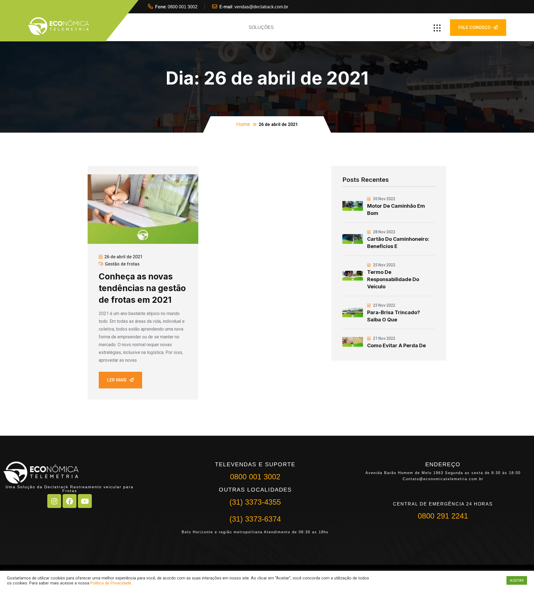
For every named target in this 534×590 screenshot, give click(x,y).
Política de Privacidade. (111, 583)
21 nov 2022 (383, 338)
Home (243, 124)
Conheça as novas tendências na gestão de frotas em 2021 (142, 288)
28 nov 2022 (383, 232)
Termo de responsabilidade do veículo (393, 279)
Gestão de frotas (122, 264)
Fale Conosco (474, 27)
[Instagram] (54, 501)
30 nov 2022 (383, 199)
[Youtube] (85, 501)
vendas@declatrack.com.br (261, 6)
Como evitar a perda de (396, 345)
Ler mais (117, 380)
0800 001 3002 (182, 6)
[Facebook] (69, 501)
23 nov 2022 (383, 305)
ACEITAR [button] (517, 580)
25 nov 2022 (383, 265)
